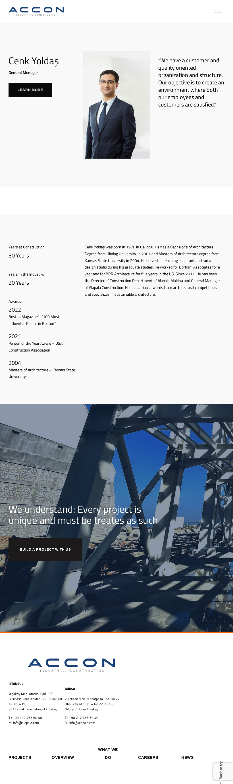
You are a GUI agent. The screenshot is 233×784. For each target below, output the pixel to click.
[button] (217, 11)
